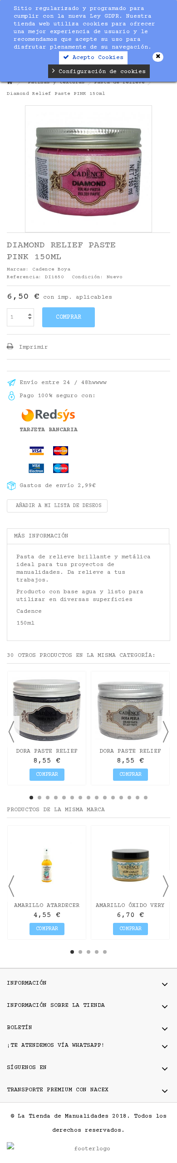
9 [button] (96, 797)
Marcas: (18, 269)
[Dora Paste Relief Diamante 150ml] (130, 710)
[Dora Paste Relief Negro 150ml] (47, 710)
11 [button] (113, 797)
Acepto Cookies (96, 57)
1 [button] (31, 797)
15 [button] (146, 797)
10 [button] (105, 797)
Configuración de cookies (100, 72)
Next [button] (165, 732)
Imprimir (31, 347)
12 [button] (121, 797)
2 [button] (39, 797)
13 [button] (129, 797)
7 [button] (80, 797)
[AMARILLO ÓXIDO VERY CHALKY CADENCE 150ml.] (130, 865)
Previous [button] (11, 732)
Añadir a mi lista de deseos (57, 506)
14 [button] (137, 797)
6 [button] (72, 797)
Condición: (87, 277)
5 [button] (64, 797)
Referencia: (24, 277)
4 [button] (56, 797)
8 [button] (88, 797)
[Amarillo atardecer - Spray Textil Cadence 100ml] (47, 865)
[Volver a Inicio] (9, 83)
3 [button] (47, 797)
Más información (41, 536)
